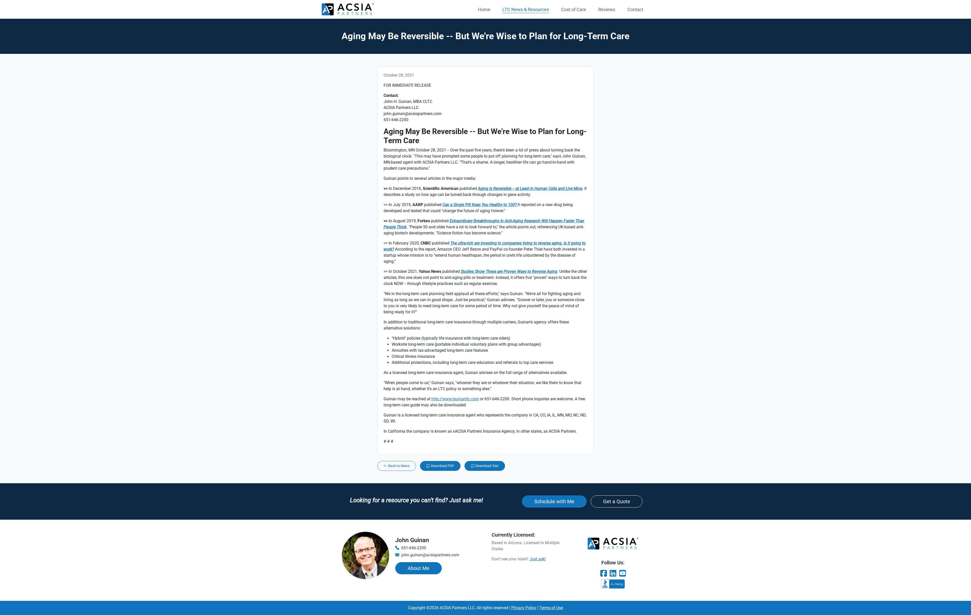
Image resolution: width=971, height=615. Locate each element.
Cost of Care (573, 9)
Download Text (487, 466)
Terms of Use (551, 607)
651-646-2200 (413, 547)
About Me (418, 568)
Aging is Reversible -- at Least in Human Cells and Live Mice (530, 188)
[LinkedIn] (613, 573)
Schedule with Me (554, 501)
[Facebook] (603, 573)
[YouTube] (622, 573)
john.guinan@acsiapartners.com (430, 555)
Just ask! (537, 559)
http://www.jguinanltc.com (455, 399)
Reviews (606, 9)
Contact (635, 9)
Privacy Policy (523, 607)
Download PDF (442, 466)
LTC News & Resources (525, 9)
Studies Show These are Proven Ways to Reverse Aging (509, 271)
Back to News (399, 466)
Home (484, 9)
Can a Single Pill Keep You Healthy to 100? (480, 204)
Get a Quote (616, 501)
